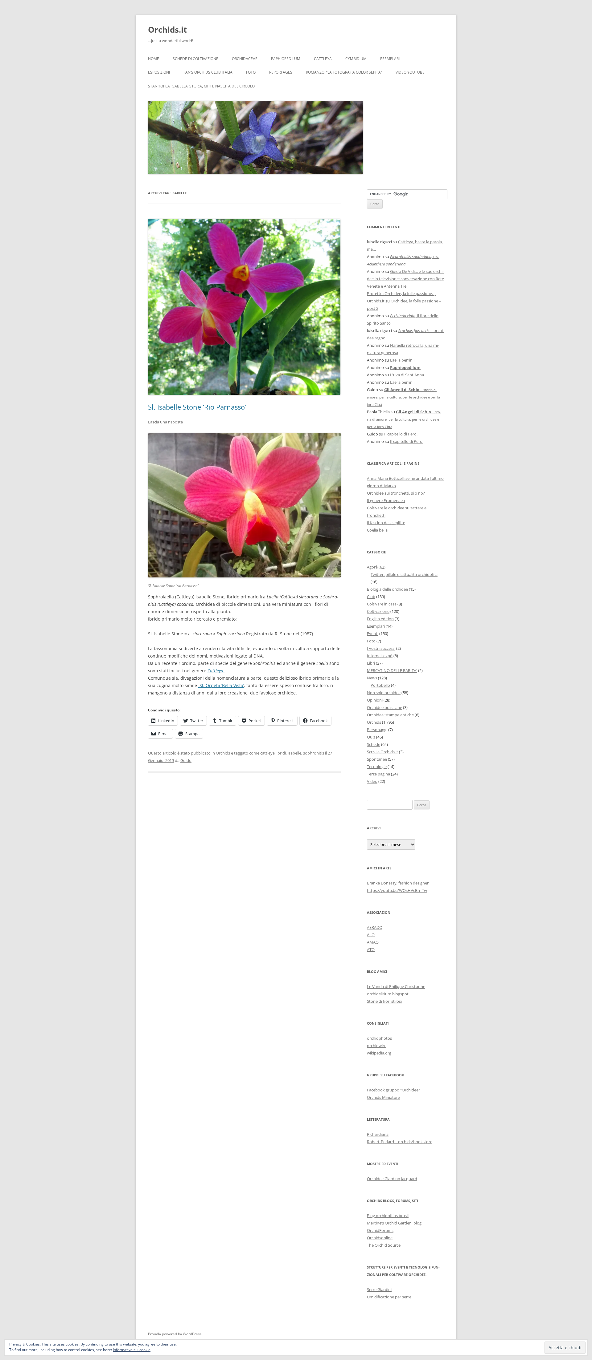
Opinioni (375, 700)
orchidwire (376, 1045)
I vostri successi (381, 648)
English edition (380, 618)
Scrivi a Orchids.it (382, 752)
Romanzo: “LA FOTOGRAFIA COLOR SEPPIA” (344, 72)
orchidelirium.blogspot (388, 994)
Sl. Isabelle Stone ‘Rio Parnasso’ (197, 406)
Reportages (280, 72)
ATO (371, 949)
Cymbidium (356, 58)
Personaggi (377, 729)
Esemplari (390, 58)
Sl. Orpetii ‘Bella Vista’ (221, 685)
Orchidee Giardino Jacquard (392, 1178)
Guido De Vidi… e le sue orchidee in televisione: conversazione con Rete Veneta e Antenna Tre (405, 279)
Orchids (223, 753)
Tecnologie (377, 766)
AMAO (373, 942)
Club (371, 596)
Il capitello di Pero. (400, 434)
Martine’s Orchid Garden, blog (394, 1223)
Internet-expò (380, 655)
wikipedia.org (379, 1053)
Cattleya (323, 58)
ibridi (281, 753)
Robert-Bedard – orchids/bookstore (399, 1141)
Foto (251, 72)
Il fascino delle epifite (386, 522)
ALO (371, 934)
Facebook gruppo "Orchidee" (393, 1090)
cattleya (267, 753)
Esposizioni (159, 72)
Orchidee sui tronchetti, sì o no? (396, 493)
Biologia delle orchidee (387, 589)
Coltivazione (378, 611)
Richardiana (377, 1134)
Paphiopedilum (285, 58)
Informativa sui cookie (131, 1349)
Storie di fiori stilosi (384, 1001)
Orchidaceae (244, 58)
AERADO (374, 927)
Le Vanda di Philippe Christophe (396, 986)
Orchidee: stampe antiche (390, 715)
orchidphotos (379, 1038)
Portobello (380, 685)
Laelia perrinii (402, 360)
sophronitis (313, 753)
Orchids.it (167, 29)
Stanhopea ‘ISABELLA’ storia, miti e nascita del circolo (201, 86)
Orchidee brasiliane (384, 707)
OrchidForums (380, 1230)
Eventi (372, 633)
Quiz (371, 737)
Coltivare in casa (382, 604)
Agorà (372, 567)
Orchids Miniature (383, 1097)
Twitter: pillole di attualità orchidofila (404, 574)
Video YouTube (410, 72)
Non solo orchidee (384, 692)
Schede (373, 744)
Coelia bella (377, 530)
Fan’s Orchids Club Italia (207, 72)
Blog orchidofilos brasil (388, 1215)
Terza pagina (378, 774)
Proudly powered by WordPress (175, 1334)
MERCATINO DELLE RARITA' (392, 670)
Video (372, 781)
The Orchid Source (384, 1245)
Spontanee (377, 759)
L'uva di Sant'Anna (407, 375)
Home (153, 58)
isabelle (294, 753)
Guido (185, 760)
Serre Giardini (379, 1289)
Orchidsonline (380, 1238)
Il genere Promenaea (386, 500)
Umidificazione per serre (389, 1297)
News (372, 678)
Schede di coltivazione (195, 58)
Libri (371, 663)
